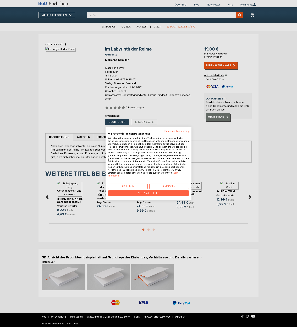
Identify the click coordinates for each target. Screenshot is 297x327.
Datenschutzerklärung (176, 131)
